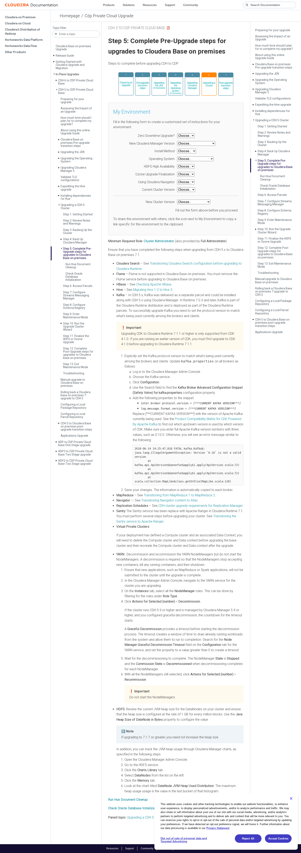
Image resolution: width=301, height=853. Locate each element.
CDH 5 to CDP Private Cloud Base (75, 91)
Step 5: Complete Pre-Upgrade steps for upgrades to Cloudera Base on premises (77, 253)
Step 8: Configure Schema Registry (74, 306)
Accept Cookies (278, 838)
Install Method (164, 151)
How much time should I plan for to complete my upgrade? (76, 121)
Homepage (70, 15)
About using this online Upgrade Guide (75, 132)
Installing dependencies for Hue (76, 197)
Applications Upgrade (74, 435)
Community (190, 5)
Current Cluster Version (158, 190)
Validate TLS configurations (70, 178)
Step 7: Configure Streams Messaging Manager (76, 295)
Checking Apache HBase (153, 284)
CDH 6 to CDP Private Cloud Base (75, 82)
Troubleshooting (73, 373)
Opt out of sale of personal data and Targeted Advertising (184, 840)
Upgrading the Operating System (76, 160)
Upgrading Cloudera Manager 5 (73, 169)
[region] (226, 822)
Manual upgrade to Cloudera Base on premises (73, 383)
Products (108, 5)
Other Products (15, 52)
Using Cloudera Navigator (156, 182)
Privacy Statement (217, 828)
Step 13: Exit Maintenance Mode (75, 365)
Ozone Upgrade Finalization (155, 174)
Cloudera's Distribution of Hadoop (22, 31)
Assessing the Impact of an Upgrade (76, 110)
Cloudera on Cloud (18, 23)
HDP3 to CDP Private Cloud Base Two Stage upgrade (75, 453)
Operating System (162, 159)
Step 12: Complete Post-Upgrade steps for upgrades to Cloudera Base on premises (78, 353)
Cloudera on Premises (20, 17)
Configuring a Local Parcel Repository (73, 415)
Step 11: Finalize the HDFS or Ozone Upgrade (76, 339)
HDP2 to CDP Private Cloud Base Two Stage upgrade (75, 462)
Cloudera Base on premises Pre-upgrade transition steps (75, 142)
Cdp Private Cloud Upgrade (109, 15)
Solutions (129, 5)
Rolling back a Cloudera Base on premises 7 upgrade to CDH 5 (76, 395)
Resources (150, 5)
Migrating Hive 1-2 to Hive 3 (152, 290)
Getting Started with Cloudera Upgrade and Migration (70, 65)
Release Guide (65, 55)
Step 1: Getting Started (78, 214)
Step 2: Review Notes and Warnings (76, 222)
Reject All (248, 838)
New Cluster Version (160, 202)
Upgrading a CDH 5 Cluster (73, 206)
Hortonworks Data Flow (21, 46)
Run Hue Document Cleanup (78, 266)
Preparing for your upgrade (72, 100)
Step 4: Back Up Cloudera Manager (75, 241)
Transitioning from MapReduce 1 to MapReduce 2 (179, 495)
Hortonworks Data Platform (24, 39)
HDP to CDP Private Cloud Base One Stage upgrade (74, 443)
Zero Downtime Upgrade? (156, 136)
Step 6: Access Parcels (77, 286)
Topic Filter (59, 28)
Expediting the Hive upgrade (73, 188)
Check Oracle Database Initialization (74, 277)
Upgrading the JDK (73, 152)
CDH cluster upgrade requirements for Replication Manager (200, 506)
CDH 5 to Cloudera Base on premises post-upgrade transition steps (76, 426)
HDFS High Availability (159, 166)
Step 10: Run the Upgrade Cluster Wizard (73, 326)
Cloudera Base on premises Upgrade (73, 48)
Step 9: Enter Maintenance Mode (75, 315)
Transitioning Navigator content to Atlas (169, 500)
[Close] (291, 798)
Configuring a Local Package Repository (73, 406)
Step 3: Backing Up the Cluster (77, 231)
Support (170, 5)
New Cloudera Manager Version (152, 143)
